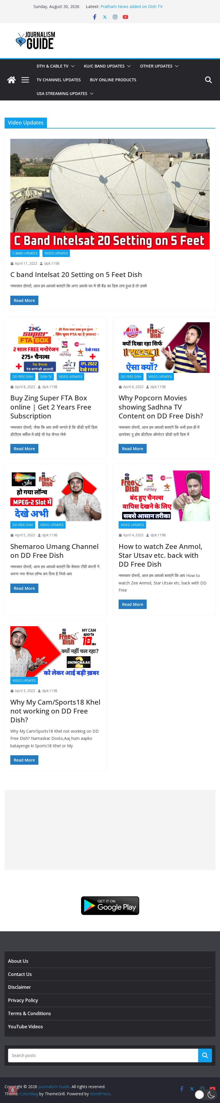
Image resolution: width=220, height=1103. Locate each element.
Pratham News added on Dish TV (131, 6)
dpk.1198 (51, 263)
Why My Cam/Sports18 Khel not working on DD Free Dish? (55, 710)
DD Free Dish (23, 377)
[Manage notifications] (12, 1090)
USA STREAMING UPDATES (62, 93)
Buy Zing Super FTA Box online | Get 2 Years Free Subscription (50, 406)
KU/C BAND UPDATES (104, 66)
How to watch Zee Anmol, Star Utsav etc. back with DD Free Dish (160, 555)
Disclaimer (19, 987)
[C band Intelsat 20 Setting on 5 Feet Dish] (110, 194)
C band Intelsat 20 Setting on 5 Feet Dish (76, 274)
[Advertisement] (110, 830)
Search (205, 1055)
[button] (71, 66)
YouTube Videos (25, 1026)
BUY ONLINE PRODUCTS (113, 79)
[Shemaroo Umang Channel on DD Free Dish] (55, 496)
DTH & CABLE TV (52, 66)
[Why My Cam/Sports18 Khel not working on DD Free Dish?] (55, 651)
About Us (18, 961)
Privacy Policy (23, 1000)
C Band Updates (25, 253)
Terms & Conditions (29, 1013)
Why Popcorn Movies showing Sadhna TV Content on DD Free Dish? (161, 406)
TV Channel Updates (59, 79)
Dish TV (46, 377)
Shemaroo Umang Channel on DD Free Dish (54, 550)
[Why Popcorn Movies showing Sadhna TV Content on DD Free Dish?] (164, 347)
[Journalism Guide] (11, 80)
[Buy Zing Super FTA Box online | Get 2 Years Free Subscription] (55, 347)
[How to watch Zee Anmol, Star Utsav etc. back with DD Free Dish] (164, 496)
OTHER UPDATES (156, 66)
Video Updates (56, 253)
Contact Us (20, 974)
